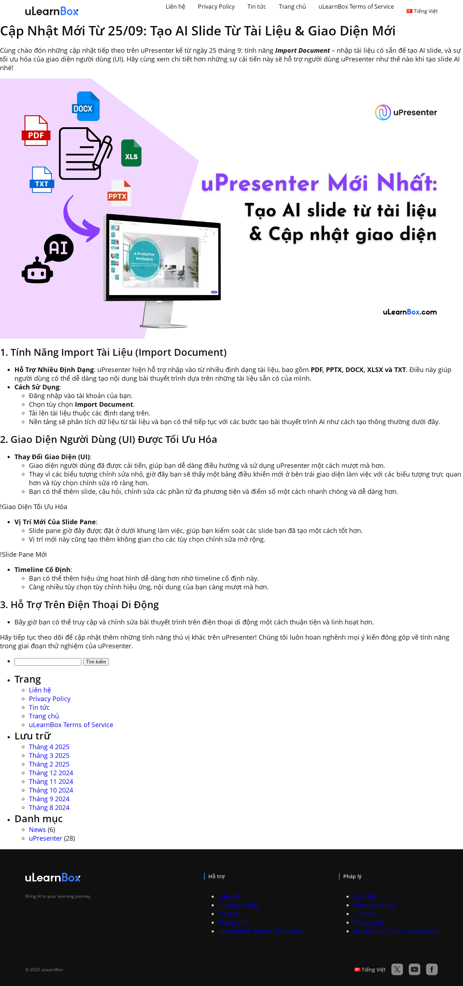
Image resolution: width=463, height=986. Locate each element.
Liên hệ (175, 6)
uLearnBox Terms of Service (356, 6)
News (37, 829)
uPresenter (45, 838)
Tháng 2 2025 (49, 764)
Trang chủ (292, 6)
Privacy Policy (216, 6)
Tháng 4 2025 (49, 746)
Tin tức (256, 6)
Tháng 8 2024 (49, 807)
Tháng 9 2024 (49, 798)
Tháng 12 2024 (51, 772)
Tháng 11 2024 (51, 781)
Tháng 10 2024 (51, 790)
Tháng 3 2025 (49, 755)
